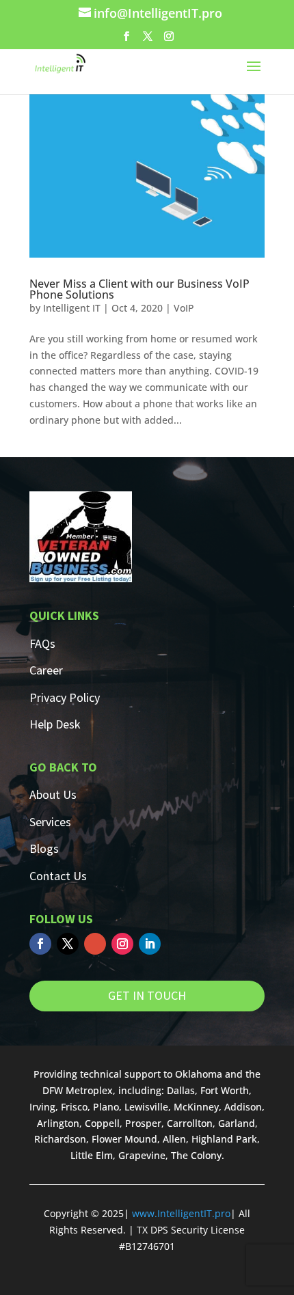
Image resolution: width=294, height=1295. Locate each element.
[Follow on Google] (95, 944)
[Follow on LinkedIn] (150, 944)
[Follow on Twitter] (68, 944)
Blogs (44, 848)
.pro (221, 1213)
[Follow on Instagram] (122, 944)
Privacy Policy (64, 697)
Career (46, 670)
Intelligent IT (72, 307)
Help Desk (55, 724)
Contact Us (58, 876)
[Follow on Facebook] (40, 944)
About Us (53, 794)
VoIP (184, 307)
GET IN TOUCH (147, 995)
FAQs (42, 643)
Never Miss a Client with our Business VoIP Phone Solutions (139, 289)
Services (50, 822)
